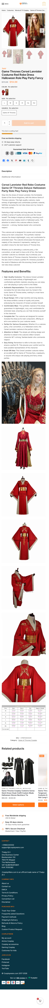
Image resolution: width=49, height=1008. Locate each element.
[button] (9, 122)
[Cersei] (5, 92)
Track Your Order (9, 911)
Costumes (10, 10)
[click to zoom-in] (24, 30)
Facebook (6, 959)
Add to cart (29, 123)
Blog (3, 926)
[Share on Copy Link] (32, 160)
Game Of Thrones (9, 113)
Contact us (6, 886)
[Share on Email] (20, 160)
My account (6, 938)
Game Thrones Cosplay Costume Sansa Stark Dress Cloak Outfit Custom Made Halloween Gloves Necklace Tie (18, 793)
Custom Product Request (12, 929)
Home (4, 10)
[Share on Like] (4, 160)
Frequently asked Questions (13, 914)
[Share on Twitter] (12, 160)
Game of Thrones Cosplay (38, 10)
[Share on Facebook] (8, 160)
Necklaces (27, 788)
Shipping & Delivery (10, 920)
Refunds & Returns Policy (12, 923)
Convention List (8, 899)
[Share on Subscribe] (24, 160)
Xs (28, 103)
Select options (18, 805)
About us (5, 883)
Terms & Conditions (10, 893)
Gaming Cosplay (8, 947)
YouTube (5, 968)
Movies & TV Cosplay (22, 10)
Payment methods (9, 917)
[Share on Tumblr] (28, 160)
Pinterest (5, 962)
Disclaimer (6, 902)
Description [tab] (7, 171)
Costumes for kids (9, 950)
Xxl (34, 103)
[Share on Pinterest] (16, 160)
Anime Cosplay (8, 941)
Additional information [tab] (11, 177)
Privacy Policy (7, 896)
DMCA (4, 889)
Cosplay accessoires (10, 944)
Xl (22, 103)
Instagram (6, 965)
